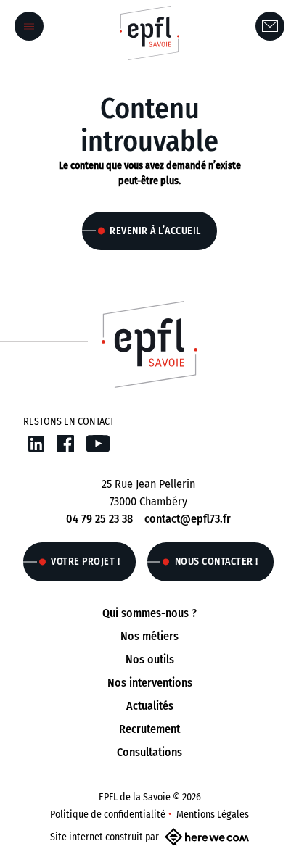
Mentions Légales (212, 814)
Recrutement (149, 729)
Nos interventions (149, 682)
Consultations (149, 752)
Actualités (149, 706)
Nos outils (150, 659)
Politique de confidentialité (107, 814)
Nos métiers (149, 636)
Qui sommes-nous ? (149, 613)
